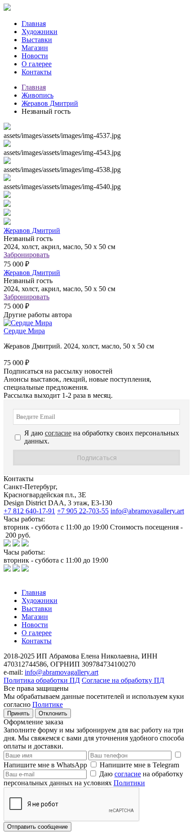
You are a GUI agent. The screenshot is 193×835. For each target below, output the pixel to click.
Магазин (35, 48)
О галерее (37, 64)
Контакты (37, 72)
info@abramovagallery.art (147, 511)
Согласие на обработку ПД (123, 680)
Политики (129, 783)
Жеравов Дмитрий (50, 103)
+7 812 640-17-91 (29, 511)
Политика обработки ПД (42, 680)
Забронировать (26, 254)
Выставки (37, 39)
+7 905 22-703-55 (83, 511)
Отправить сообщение (37, 826)
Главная (34, 23)
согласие (127, 774)
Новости (35, 56)
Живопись (37, 95)
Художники (39, 31)
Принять (18, 713)
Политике (47, 704)
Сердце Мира (24, 331)
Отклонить (53, 713)
